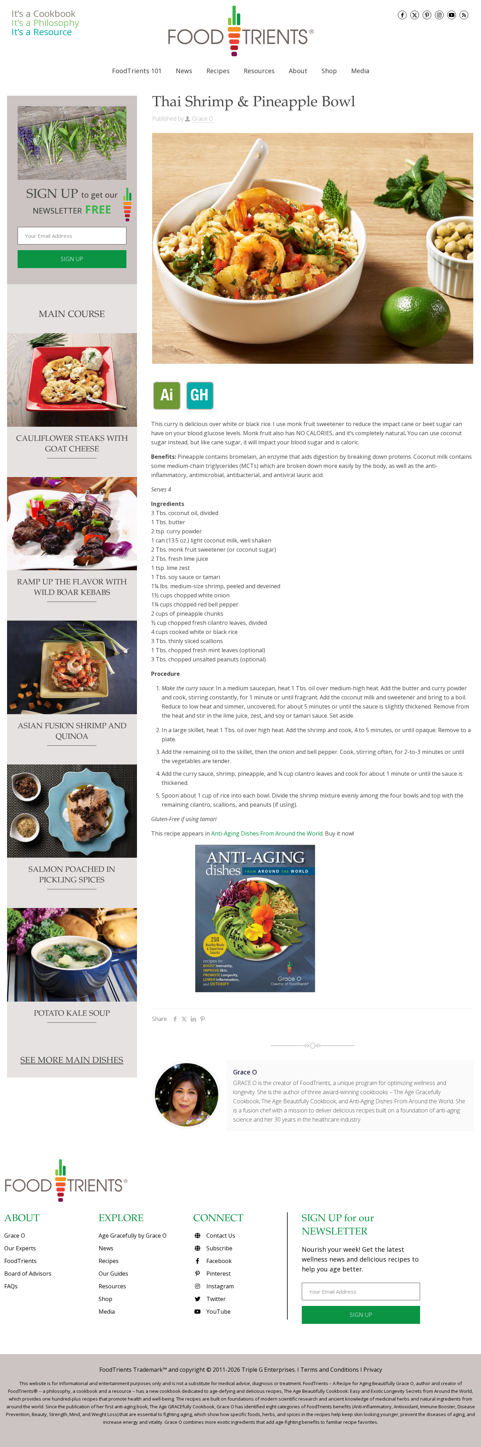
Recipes (109, 1261)
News (106, 1248)
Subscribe (218, 1248)
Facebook (218, 1261)
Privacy (372, 1369)
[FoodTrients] (240, 31)
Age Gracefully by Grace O (133, 1235)
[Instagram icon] (439, 15)
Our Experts (20, 1248)
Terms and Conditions (329, 1369)
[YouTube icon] (451, 15)
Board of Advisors (27, 1273)
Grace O (202, 118)
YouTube (218, 1311)
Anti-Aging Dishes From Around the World (267, 833)
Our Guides (113, 1273)
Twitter (215, 1299)
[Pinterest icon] (427, 15)
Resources (112, 1286)
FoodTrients (20, 1261)
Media (107, 1311)
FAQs (11, 1286)
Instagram (219, 1286)
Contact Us (220, 1235)
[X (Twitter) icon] (414, 15)
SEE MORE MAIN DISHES (71, 1061)
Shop (105, 1299)
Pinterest (218, 1273)
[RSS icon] (464, 15)
